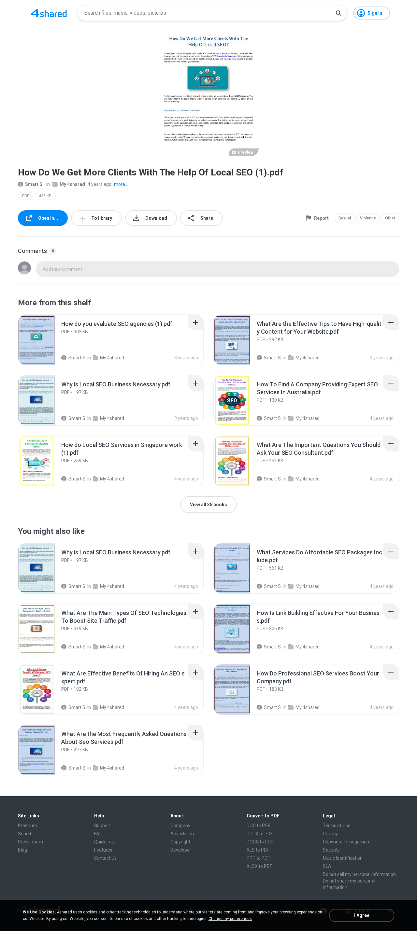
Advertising (182, 833)
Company (180, 825)
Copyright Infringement (347, 841)
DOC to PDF (258, 825)
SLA (327, 866)
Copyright (180, 841)
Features (103, 850)
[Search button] (338, 13)
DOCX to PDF (260, 841)
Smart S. (34, 184)
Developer (180, 850)
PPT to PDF (258, 858)
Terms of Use (337, 825)
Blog (22, 850)
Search (25, 833)
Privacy (330, 833)
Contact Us (105, 858)
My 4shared (72, 184)
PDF (25, 196)
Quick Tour (105, 841)
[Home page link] (49, 13)
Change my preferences (230, 918)
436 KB (45, 196)
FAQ (98, 833)
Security (331, 850)
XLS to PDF (258, 850)
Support (102, 825)
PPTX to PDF (260, 833)
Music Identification (343, 858)
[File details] (43, 340)
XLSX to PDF (259, 866)
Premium (27, 825)
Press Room (30, 841)
